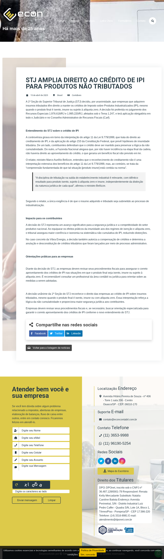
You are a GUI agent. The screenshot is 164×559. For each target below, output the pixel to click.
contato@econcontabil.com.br (120, 419)
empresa (74, 20)
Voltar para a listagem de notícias (51, 347)
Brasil (59, 95)
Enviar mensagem (27, 500)
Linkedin (76, 333)
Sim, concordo (88, 554)
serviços (90, 20)
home (60, 20)
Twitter (58, 333)
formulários (124, 20)
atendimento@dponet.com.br (115, 519)
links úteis (106, 20)
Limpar (52, 500)
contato (141, 20)
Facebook (40, 333)
